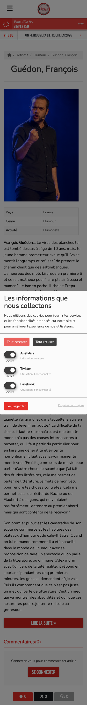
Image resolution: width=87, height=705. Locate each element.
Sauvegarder (16, 406)
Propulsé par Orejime (71, 405)
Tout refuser (45, 341)
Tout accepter (17, 341)
